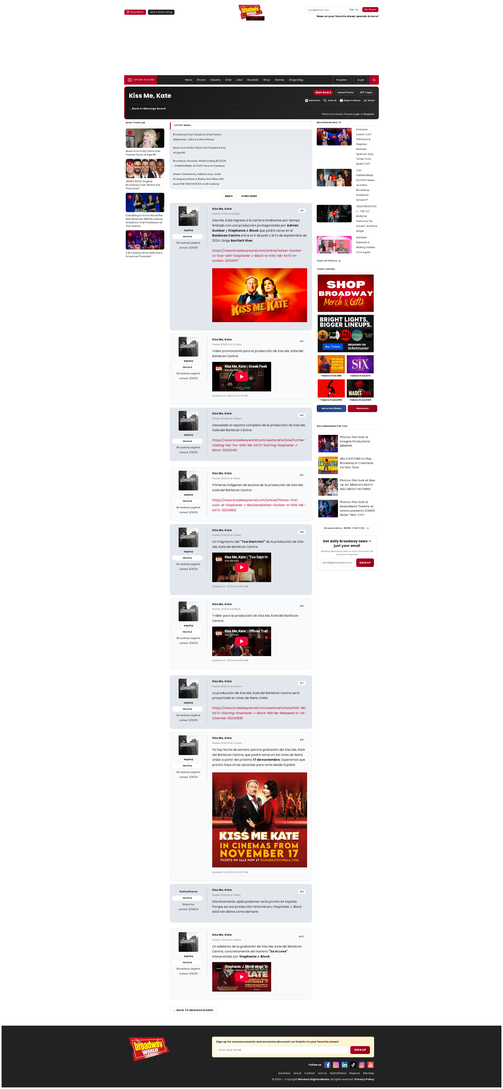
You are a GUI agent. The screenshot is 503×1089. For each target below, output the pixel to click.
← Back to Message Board (147, 108)
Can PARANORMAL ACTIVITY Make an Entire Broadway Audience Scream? (365, 185)
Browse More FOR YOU (344, 528)
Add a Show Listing (161, 12)
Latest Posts (345, 92)
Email (229, 196)
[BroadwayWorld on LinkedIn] (344, 1064)
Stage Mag (296, 80)
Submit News (338, 1073)
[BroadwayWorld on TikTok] (353, 1064)
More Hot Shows (331, 408)
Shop (266, 80)
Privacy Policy (364, 1079)
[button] (374, 80)
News (188, 80)
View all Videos (327, 261)
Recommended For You (332, 426)
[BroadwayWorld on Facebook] (327, 1064)
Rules (371, 100)
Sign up (365, 563)
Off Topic (366, 92)
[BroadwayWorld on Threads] (361, 1064)
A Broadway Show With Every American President (144, 245)
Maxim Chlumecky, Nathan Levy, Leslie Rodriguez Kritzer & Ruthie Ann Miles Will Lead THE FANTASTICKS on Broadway (198, 179)
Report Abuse (352, 100)
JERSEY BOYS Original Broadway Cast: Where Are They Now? (143, 175)
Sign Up (360, 1050)
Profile (187, 236)
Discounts (362, 408)
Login (360, 80)
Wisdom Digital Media (313, 1079)
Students (253, 80)
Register (341, 80)
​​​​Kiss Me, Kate (222, 209)
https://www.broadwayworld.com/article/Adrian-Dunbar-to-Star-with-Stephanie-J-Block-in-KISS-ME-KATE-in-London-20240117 (257, 255)
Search (332, 100)
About (297, 1073)
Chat (228, 80)
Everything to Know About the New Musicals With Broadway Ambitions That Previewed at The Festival (144, 211)
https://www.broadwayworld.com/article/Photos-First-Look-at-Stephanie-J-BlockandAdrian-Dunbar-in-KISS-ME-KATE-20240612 (258, 505)
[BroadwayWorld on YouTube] (370, 1064)
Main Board (323, 92)
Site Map (368, 1073)
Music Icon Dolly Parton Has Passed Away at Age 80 (143, 143)
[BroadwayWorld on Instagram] (336, 1064)
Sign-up (353, 9)
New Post (314, 100)
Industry (215, 80)
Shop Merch (137, 12)
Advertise (284, 1073)
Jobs (239, 80)
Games (280, 80)
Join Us (322, 1073)
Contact (309, 1073)
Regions (355, 1073)
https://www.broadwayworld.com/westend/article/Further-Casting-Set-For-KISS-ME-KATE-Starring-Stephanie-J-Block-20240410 (259, 445)
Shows (201, 80)
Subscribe (249, 196)
